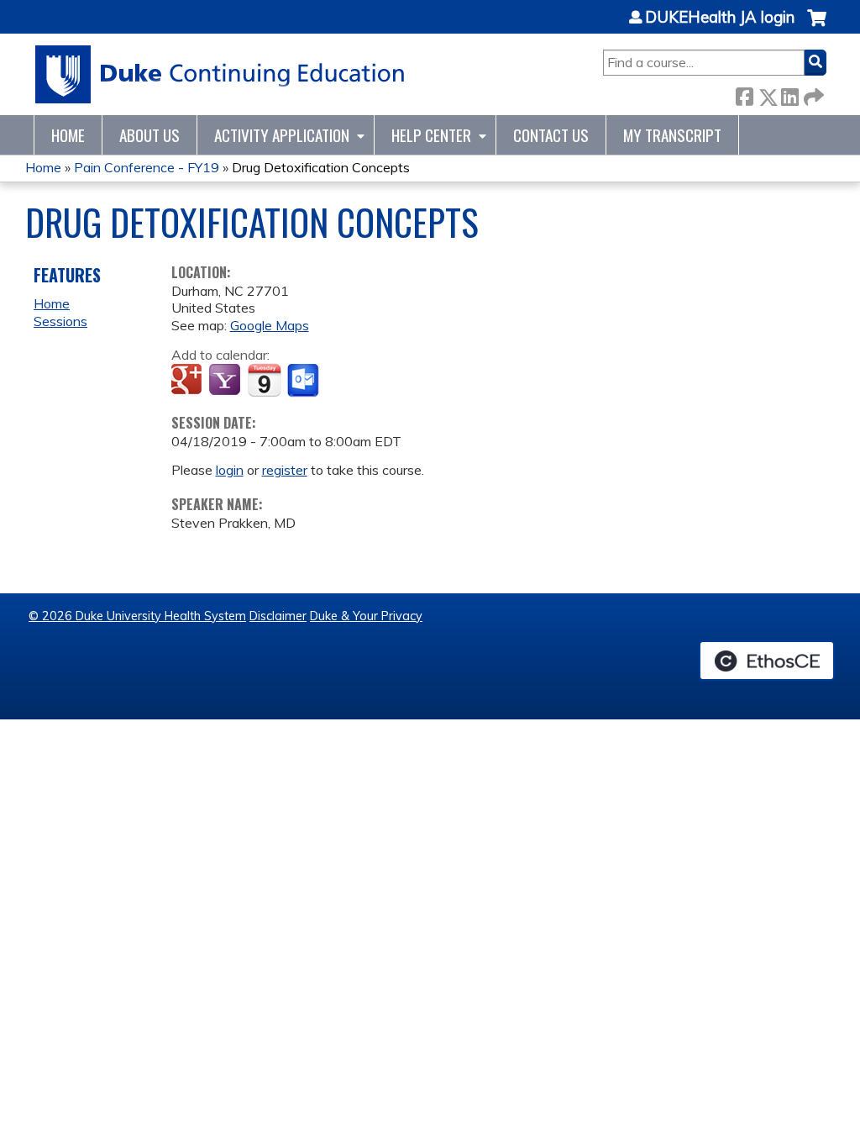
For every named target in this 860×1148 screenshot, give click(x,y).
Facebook (744, 93)
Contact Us (551, 135)
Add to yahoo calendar (226, 381)
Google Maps (269, 325)
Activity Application (281, 135)
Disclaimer (278, 616)
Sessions (60, 321)
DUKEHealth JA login (719, 17)
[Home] (220, 74)
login (230, 469)
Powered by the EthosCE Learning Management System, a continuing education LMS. (767, 660)
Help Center (431, 135)
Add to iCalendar (264, 380)
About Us (149, 135)
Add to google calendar (188, 381)
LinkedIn (789, 93)
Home (68, 135)
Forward (812, 93)
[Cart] (816, 26)
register (284, 469)
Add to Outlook (304, 381)
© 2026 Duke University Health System (137, 616)
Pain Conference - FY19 (146, 167)
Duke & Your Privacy (366, 616)
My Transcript (672, 135)
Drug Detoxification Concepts (321, 167)
